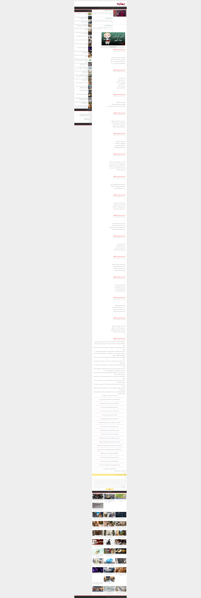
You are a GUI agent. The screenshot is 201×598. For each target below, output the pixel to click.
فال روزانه (105, 8)
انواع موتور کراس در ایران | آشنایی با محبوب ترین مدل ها (109, 555)
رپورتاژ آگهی (114, 8)
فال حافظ (109, 8)
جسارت (124, 8)
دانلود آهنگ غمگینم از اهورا (109, 545)
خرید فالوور (90, 111)
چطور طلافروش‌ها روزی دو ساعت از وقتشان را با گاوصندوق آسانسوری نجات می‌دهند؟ (109, 501)
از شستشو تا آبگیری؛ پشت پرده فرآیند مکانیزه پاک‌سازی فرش (109, 574)
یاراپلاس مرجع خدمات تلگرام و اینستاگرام (86, 115)
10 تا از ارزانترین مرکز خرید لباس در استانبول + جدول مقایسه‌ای (98, 519)
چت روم (90, 113)
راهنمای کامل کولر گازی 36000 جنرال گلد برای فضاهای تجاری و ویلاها (97, 509)
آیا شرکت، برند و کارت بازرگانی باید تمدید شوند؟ (120, 500)
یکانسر (91, 117)
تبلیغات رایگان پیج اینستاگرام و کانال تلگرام (85, 114)
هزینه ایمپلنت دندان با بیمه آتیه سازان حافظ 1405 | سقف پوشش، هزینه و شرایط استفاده (98, 555)
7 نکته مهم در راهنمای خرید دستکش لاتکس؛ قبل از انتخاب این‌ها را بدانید (109, 565)
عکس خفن (100, 8)
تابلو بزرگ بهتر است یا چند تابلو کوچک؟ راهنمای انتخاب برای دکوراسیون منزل (121, 528)
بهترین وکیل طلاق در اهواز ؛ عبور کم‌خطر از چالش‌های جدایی (120, 546)
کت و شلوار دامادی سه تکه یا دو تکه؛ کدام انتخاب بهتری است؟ (109, 537)
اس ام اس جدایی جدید (108, 18)
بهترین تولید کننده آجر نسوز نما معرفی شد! (109, 528)
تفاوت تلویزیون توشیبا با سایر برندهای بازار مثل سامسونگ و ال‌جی (121, 537)
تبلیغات (118, 8)
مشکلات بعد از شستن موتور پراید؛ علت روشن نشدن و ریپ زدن (97, 500)
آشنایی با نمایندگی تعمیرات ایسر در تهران (109, 583)
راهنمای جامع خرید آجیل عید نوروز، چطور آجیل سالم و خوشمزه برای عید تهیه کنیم (121, 574)
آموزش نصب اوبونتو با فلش (121, 564)
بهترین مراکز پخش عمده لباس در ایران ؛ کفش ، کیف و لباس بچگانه (97, 593)
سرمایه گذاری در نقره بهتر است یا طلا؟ (121, 554)
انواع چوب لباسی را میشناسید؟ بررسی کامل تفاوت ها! (98, 565)
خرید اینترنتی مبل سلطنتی (88, 119)
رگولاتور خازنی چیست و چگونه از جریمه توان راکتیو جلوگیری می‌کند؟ (120, 519)
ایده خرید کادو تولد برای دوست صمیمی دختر (97, 537)
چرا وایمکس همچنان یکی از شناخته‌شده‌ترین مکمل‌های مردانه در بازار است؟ (109, 593)
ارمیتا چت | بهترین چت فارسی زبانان (98, 573)
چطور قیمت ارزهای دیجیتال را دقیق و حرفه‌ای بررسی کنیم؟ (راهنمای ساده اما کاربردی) (98, 583)
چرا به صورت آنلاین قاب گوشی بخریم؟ (109, 518)
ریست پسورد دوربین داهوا (88, 118)
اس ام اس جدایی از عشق (108, 25)
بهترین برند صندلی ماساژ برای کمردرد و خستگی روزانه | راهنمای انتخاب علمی (121, 593)
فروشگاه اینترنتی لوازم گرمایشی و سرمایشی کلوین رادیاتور (97, 546)
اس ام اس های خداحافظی (108, 10)
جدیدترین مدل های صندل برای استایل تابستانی (97, 528)
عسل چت (90, 122)
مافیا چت (90, 120)
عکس (121, 8)
